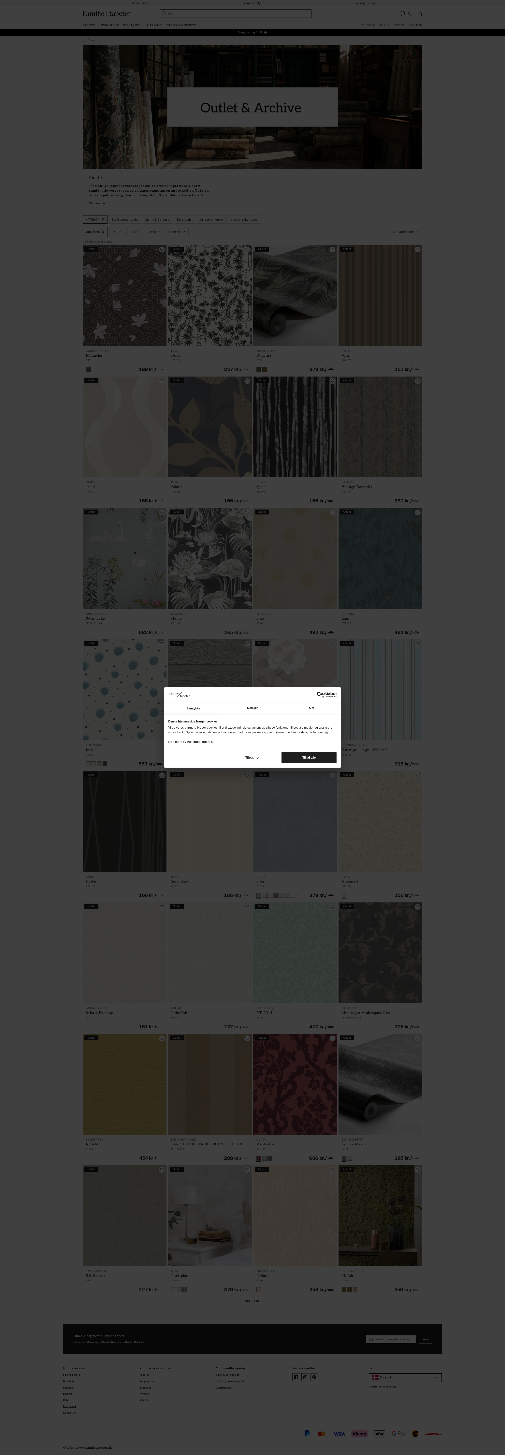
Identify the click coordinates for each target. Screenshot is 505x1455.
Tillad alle (309, 757)
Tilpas (249, 757)
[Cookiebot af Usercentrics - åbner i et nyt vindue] (319, 695)
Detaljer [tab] (252, 707)
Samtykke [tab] (193, 708)
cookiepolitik (202, 741)
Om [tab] (311, 707)
